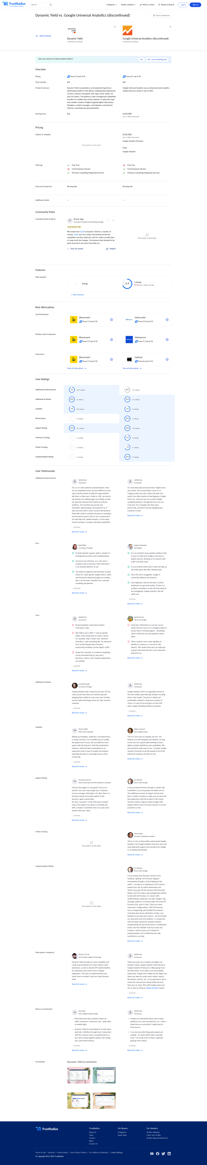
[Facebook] (158, 1154)
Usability (38, 409)
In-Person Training (42, 438)
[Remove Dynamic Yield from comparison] (115, 27)
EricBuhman (138, 780)
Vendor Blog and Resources (157, 1138)
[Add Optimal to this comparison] (167, 359)
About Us (92, 1132)
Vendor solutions (127, 5)
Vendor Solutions (153, 1132)
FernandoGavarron (85, 780)
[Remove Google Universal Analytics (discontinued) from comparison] (170, 27)
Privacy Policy (62, 1153)
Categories (110, 5)
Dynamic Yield (75, 38)
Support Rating (41, 428)
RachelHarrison (139, 617)
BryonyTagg (78, 219)
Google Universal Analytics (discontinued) (146, 38)
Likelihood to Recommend (45, 390)
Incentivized (76, 527)
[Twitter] (163, 1154)
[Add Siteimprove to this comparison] (167, 339)
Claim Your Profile (154, 1135)
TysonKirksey (138, 833)
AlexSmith (82, 1011)
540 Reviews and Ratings (130, 42)
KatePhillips (82, 545)
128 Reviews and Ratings (75, 42)
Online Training (41, 447)
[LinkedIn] (169, 1154)
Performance (40, 418)
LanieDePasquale (84, 684)
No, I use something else (157, 60)
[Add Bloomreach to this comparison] (111, 319)
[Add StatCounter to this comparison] (167, 319)
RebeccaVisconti (139, 729)
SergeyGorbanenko (140, 545)
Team (91, 1135)
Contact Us (93, 1144)
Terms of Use (40, 1153)
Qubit (82, 232)
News (91, 1141)
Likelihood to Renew (43, 399)
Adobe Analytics (152, 988)
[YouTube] (152, 1154)
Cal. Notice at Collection (98, 1153)
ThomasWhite (83, 729)
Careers (92, 1138)
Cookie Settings (116, 1153)
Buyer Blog (122, 1135)
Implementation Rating (44, 457)
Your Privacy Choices (78, 1153)
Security (51, 1153)
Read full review (78, 532)
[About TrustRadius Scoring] (69, 77)
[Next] (113, 220)
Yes (141, 60)
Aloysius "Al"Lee (84, 954)
